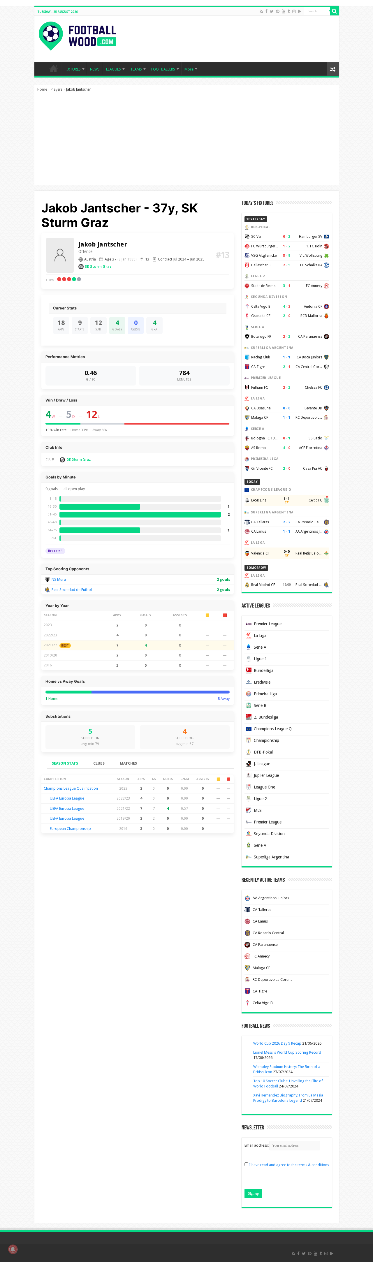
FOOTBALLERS (163, 69)
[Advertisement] (186, 141)
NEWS (95, 69)
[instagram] (294, 11)
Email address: (257, 1145)
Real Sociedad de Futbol (72, 589)
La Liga (260, 635)
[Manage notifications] (12, 1249)
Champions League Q (273, 728)
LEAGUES (113, 69)
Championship (266, 740)
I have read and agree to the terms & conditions (289, 1165)
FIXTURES (73, 69)
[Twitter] (271, 11)
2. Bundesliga (266, 717)
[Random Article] (333, 69)
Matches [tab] (128, 763)
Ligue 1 (260, 658)
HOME (53, 68)
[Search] (334, 11)
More (188, 69)
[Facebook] (266, 11)
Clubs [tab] (99, 763)
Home (42, 89)
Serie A (260, 647)
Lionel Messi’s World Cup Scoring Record (287, 1052)
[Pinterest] (277, 11)
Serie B (260, 705)
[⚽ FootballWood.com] (77, 35)
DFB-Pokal (263, 752)
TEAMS (136, 69)
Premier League (267, 624)
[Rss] (261, 11)
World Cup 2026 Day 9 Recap (277, 1043)
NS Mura (59, 579)
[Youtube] (283, 11)
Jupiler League (266, 775)
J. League (262, 763)
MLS (258, 810)
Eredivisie (262, 682)
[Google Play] (300, 11)
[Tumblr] (289, 11)
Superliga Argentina (271, 857)
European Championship (70, 828)
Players (56, 89)
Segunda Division (269, 833)
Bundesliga (263, 670)
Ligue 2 (260, 798)
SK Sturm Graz (98, 266)
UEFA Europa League (67, 798)
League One (264, 787)
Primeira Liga (265, 693)
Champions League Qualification (71, 788)
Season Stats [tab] (65, 763)
